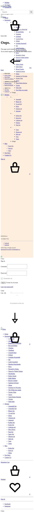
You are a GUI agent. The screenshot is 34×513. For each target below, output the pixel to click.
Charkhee (18, 34)
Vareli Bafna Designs (21, 83)
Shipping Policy (8, 83)
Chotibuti (18, 36)
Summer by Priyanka (21, 76)
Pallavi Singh (12, 376)
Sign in (3, 282)
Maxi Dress (11, 429)
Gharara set (19, 108)
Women (7, 404)
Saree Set (11, 434)
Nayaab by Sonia (13, 369)
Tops (9, 441)
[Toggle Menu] (1, 15)
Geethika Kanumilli (21, 43)
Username (4, 266)
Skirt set (18, 134)
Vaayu (17, 80)
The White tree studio (21, 90)
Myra (17, 53)
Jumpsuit (18, 111)
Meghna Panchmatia (14, 364)
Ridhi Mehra (12, 378)
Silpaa (17, 74)
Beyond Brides (12, 345)
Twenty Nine (19, 78)
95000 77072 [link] (6, 239)
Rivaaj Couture (20, 69)
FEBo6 (18, 41)
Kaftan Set (19, 115)
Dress (10, 415)
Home (6, 18)
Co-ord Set (19, 104)
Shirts (10, 453)
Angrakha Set (12, 408)
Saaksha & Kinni (20, 71)
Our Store (7, 89)
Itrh (17, 46)
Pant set (10, 450)
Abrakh (10, 341)
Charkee (10, 348)
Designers (7, 336)
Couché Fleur (19, 39)
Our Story (7, 5)
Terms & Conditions (9, 79)
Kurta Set (18, 118)
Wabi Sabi (18, 88)
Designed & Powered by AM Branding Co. (10, 249)
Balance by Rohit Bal (14, 343)
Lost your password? (7, 287)
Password (4, 273)
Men (6, 446)
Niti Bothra (11, 373)
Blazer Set (18, 101)
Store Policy (7, 77)
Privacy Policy (8, 75)
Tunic (10, 443)
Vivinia (18, 85)
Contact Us (7, 91)
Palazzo (18, 122)
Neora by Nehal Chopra (15, 371)
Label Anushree (13, 362)
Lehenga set (19, 120)
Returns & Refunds (9, 85)
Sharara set (19, 132)
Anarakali (18, 99)
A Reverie (11, 339)
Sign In (3, 499)
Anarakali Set (12, 406)
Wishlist (7, 2)
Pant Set (18, 125)
